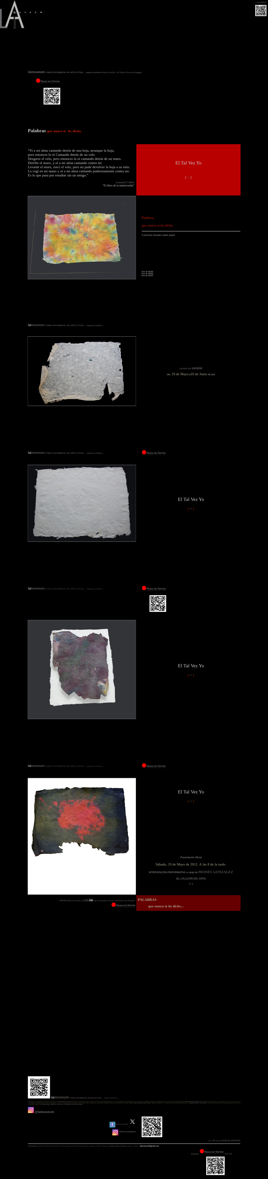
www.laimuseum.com (191, 1101)
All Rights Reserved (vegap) (73, 1104)
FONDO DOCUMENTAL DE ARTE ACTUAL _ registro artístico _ (74, 325)
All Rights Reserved (125, 72)
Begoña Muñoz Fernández (198, 1103)
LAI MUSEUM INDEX (226, 1141)
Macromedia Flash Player (142, 1103)
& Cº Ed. (228, 1154)
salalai (196, 368)
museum (38, 325)
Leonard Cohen (125, 182)
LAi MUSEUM (261, 2)
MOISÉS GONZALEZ (215, 872)
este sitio (61, 1101)
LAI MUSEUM (32, 1146)
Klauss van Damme (126, 901)
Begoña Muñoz (108, 72)
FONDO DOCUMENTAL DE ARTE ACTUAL (85, 1098)
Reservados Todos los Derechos (52, 1104)
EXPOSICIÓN (185, 369)
